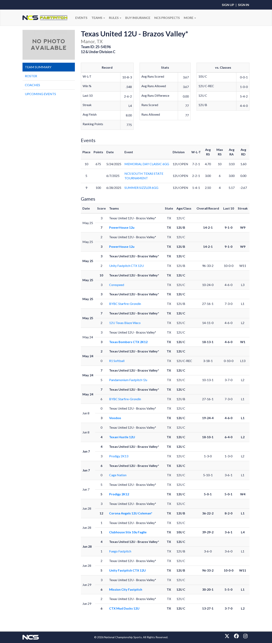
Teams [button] (97, 18)
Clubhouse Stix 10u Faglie (128, 532)
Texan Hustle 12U (122, 437)
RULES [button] (114, 18)
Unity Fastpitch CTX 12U (126, 265)
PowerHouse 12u (121, 227)
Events (81, 18)
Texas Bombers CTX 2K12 (128, 342)
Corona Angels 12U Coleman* (130, 513)
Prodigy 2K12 (119, 494)
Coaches (32, 85)
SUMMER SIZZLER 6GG (141, 187)
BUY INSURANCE (137, 18)
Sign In (243, 5)
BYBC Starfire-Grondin (125, 303)
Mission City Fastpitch (125, 589)
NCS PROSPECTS (167, 18)
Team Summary (38, 67)
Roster (31, 76)
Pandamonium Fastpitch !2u (128, 380)
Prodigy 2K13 (118, 456)
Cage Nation (117, 475)
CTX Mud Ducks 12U (124, 608)
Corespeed (116, 285)
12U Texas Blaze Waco (125, 323)
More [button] (189, 18)
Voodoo (115, 418)
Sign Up (228, 5)
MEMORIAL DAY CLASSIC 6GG (146, 164)
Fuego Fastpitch (120, 551)
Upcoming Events (40, 94)
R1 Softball (116, 361)
